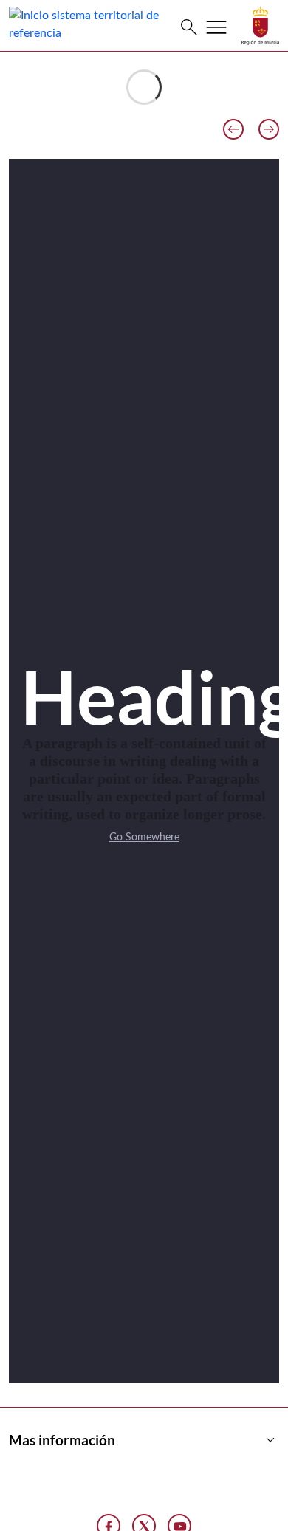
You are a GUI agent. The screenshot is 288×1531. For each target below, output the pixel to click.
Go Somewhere (144, 837)
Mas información (144, 1440)
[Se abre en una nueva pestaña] (260, 25)
